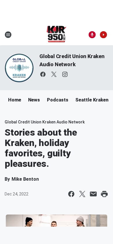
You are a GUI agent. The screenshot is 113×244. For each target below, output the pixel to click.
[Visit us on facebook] (42, 74)
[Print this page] (104, 194)
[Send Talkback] (92, 34)
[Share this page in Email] (93, 194)
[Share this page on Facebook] (71, 194)
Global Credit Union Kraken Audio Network (45, 122)
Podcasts (57, 100)
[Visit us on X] (53, 74)
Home (14, 100)
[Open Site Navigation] (8, 34)
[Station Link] (56, 34)
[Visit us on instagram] (64, 74)
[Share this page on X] (82, 194)
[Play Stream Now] (103, 34)
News (34, 100)
